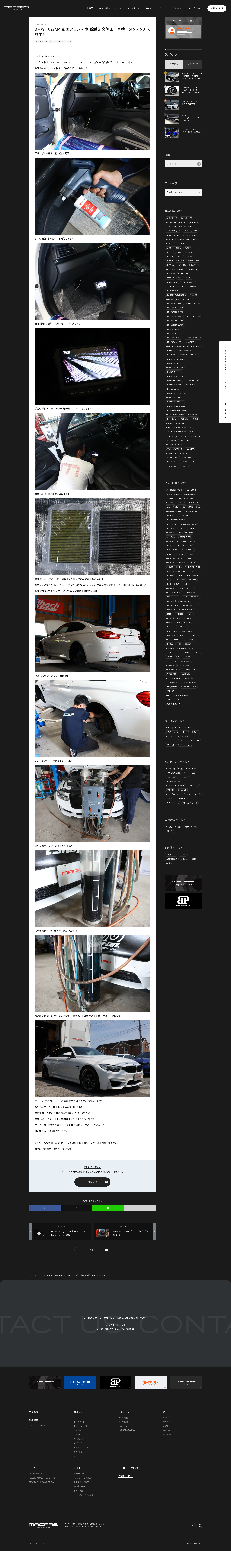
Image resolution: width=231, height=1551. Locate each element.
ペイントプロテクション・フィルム (178, 695)
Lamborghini (192, 286)
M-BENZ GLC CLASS (175, 325)
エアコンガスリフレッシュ (175, 786)
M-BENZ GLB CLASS (175, 321)
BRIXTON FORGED (174, 533)
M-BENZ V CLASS (174, 342)
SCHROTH (171, 648)
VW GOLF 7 (171, 440)
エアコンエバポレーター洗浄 (61, 41)
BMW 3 (180, 252)
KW (182, 588)
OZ (179, 623)
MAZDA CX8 (183, 346)
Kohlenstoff (171, 588)
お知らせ (185, 859)
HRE (180, 575)
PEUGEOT (171, 355)
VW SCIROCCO (173, 457)
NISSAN (170, 351)
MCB (169, 614)
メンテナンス (192, 769)
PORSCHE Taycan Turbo (176, 406)
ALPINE (183, 503)
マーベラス (171, 700)
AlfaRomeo (171, 222)
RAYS (195, 635)
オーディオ (170, 745)
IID (184, 580)
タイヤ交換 (171, 777)
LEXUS (194, 295)
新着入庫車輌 (191, 827)
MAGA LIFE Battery (190, 605)
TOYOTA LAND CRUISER (176, 432)
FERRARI (170, 278)
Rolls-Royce (171, 419)
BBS (181, 511)
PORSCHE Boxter (173, 372)
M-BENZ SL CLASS (193, 338)
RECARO (178, 640)
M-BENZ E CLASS (174, 316)
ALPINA (184, 222)
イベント (183, 855)
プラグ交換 (171, 790)
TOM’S (169, 657)
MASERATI (190, 342)
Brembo (182, 528)
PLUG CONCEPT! (188, 631)
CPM (193, 541)
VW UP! (186, 466)
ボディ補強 (196, 740)
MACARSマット (172, 605)
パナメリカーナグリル (189, 687)
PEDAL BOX (171, 627)
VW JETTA (191, 449)
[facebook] (45, 1208)
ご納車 (179, 827)
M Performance (173, 597)
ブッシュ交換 (184, 790)
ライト (186, 736)
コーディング (171, 728)
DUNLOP (170, 554)
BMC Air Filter (172, 524)
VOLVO (170, 436)
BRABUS (170, 528)
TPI (178, 657)
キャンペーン (171, 855)
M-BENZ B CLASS (174, 304)
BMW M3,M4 (42, 41)
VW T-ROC (188, 457)
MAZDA (170, 346)
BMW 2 (170, 252)
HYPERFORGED (193, 575)
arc (168, 507)
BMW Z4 (194, 269)
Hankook (170, 575)
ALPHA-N (171, 503)
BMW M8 (194, 265)
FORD (190, 278)
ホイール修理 (190, 773)
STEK (169, 652)
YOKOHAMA (172, 674)
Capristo (189, 533)
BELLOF (185, 516)
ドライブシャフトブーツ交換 (176, 794)
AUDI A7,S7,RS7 (191, 235)
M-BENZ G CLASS (193, 316)
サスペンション (186, 728)
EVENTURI (171, 563)
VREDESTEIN (184, 665)
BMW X (183, 269)
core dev (170, 541)
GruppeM (170, 571)
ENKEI (182, 558)
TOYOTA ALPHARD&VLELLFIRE (179, 428)
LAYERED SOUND (174, 593)
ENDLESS (171, 558)
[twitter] (76, 1208)
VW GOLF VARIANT (174, 449)
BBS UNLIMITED (193, 511)
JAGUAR (170, 286)
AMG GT (195, 222)
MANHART (171, 610)
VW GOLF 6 (195, 436)
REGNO (190, 640)
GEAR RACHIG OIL (174, 567)
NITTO (181, 618)
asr (199, 507)
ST (192, 648)
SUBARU (184, 419)
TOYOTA (180, 423)
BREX (192, 528)
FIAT (181, 278)
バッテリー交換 (194, 786)
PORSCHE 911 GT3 (174, 363)
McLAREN (196, 346)
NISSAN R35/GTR (185, 351)
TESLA (170, 423)
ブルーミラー (171, 691)
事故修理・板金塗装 (174, 773)
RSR (179, 644)
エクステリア (171, 740)
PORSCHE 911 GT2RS (175, 359)
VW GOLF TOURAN (174, 445)
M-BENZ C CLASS (193, 304)
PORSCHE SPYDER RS (176, 402)
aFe (179, 498)
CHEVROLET (184, 274)
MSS (190, 614)
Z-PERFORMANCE (174, 678)
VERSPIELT (171, 661)
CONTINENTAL (185, 537)
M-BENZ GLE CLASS (175, 329)
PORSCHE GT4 (192, 381)
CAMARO (171, 274)
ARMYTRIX (188, 507)
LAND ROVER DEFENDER (177, 295)
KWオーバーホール (173, 781)
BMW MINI (171, 269)
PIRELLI (184, 627)
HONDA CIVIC (172, 282)
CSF (169, 545)
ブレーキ (186, 732)
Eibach (181, 554)
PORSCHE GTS (191, 385)
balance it (170, 511)
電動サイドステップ (173, 704)
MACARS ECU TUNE (191, 597)
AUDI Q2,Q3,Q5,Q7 (188, 239)
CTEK (178, 545)
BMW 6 (180, 256)
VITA (193, 432)
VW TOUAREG (172, 466)
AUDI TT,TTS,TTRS (174, 248)
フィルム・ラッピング (185, 745)
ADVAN (170, 498)
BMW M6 (182, 265)
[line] (108, 1208)
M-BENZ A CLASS (185, 299)
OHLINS (170, 623)
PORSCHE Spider (173, 398)
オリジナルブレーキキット (225, 362)
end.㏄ (191, 554)
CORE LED (182, 541)
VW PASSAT (172, 453)
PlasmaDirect (172, 631)
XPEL (198, 670)
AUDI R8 (182, 244)
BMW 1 (188, 248)
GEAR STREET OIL (193, 567)
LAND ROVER (172, 291)
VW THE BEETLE (173, 462)
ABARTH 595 (172, 218)
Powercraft (184, 635)
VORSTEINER (186, 661)
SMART (183, 648)
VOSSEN (170, 665)
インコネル (189, 678)
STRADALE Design (183, 652)
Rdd (168, 640)
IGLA (176, 580)
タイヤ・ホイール (172, 732)
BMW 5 (170, 256)
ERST (191, 558)
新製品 (169, 863)
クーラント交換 (195, 794)
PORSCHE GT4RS (174, 385)
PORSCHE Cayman (174, 381)
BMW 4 (190, 252)
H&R (191, 571)
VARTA (187, 657)
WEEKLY (174, 64)
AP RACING (195, 503)
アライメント (184, 777)
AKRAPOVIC (190, 498)
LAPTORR (192, 588)
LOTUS (170, 299)
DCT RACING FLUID (175, 550)
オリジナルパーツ (173, 682)
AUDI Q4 (170, 244)
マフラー (196, 732)
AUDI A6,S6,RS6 (173, 235)
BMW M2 (181, 261)
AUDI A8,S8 (171, 239)
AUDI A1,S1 (171, 226)
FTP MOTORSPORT (187, 563)
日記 (194, 859)
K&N (169, 584)
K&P (177, 584)
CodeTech (171, 537)
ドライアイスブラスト (190, 803)
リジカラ (182, 700)
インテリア (184, 740)
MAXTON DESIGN (187, 610)
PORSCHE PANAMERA (176, 393)
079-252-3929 (76, 1527)
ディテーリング (225, 388)
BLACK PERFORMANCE (176, 520)
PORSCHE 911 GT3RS (175, 368)
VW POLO (185, 453)
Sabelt (188, 644)
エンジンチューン (173, 736)
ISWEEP (193, 580)
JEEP (181, 286)
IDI (168, 580)
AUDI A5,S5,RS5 (191, 231)
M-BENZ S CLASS (174, 338)
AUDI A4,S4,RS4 (173, 231)
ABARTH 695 (187, 218)
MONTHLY (193, 64)
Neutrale (170, 618)
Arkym (177, 507)
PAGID (188, 623)
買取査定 (170, 831)
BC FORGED (172, 516)
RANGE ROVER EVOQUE (176, 410)
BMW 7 (190, 256)
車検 (181, 769)
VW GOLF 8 (185, 440)
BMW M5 (170, 265)
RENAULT (193, 415)
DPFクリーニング (173, 803)
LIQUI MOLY (190, 593)
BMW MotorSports (190, 524)
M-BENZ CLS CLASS (175, 312)
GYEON (182, 571)
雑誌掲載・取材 (172, 859)
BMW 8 (170, 261)
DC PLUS (188, 545)
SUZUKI (196, 419)
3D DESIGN (191, 490)
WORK (188, 670)
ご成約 (169, 827)
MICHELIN (180, 614)
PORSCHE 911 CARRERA (189, 355)
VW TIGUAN (189, 462)
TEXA (197, 652)
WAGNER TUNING (174, 670)
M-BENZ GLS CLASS (175, 333)
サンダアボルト (172, 687)
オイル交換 (171, 769)
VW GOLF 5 (182, 436)
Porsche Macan (173, 389)
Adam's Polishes (190, 494)
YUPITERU (186, 674)
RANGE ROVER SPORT (176, 415)
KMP (185, 584)
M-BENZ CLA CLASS (175, 308)
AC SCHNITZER (173, 494)
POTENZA (171, 635)
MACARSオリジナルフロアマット (178, 601)
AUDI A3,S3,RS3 (187, 226)
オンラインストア (225, 411)
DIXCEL (190, 550)
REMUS (170, 644)
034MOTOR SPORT (174, 490)
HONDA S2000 (189, 282)
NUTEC (191, 618)
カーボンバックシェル (191, 682)
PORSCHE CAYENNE (175, 376)
